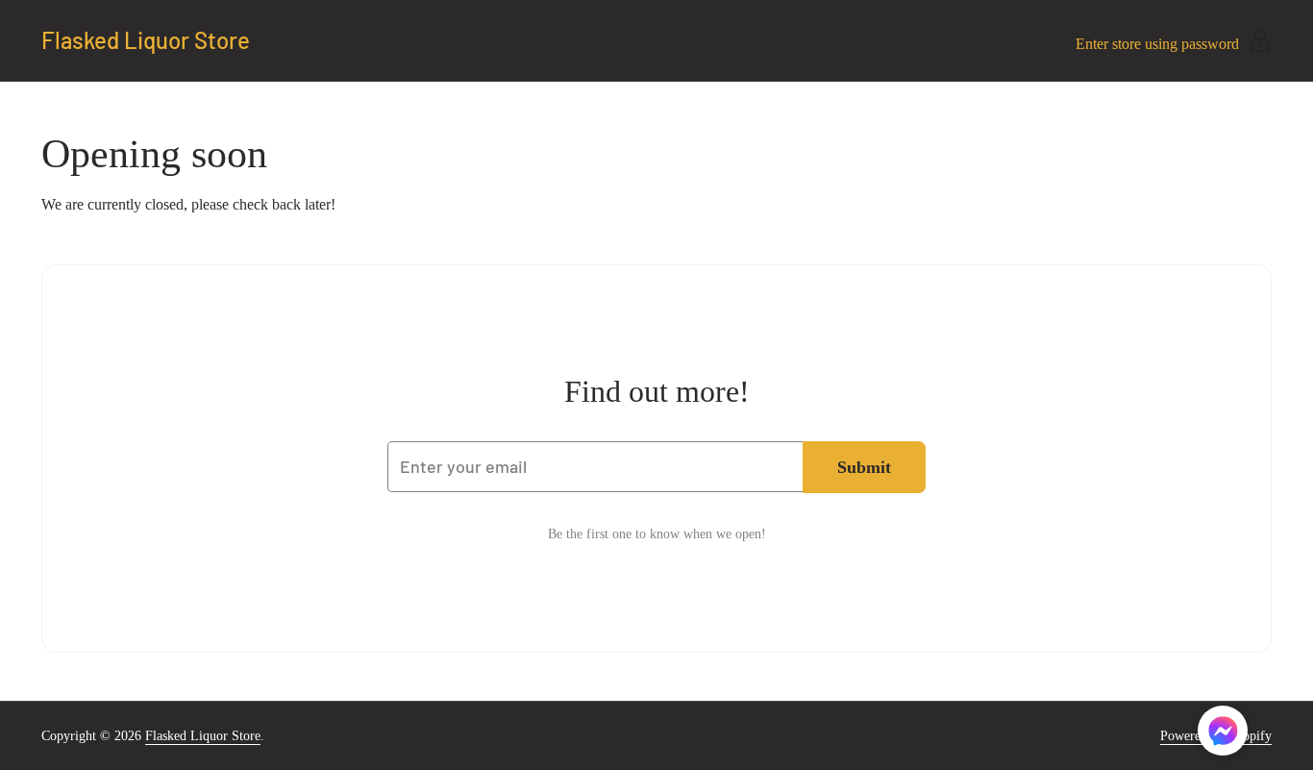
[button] (1223, 734)
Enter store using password (1157, 44)
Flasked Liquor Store (145, 40)
